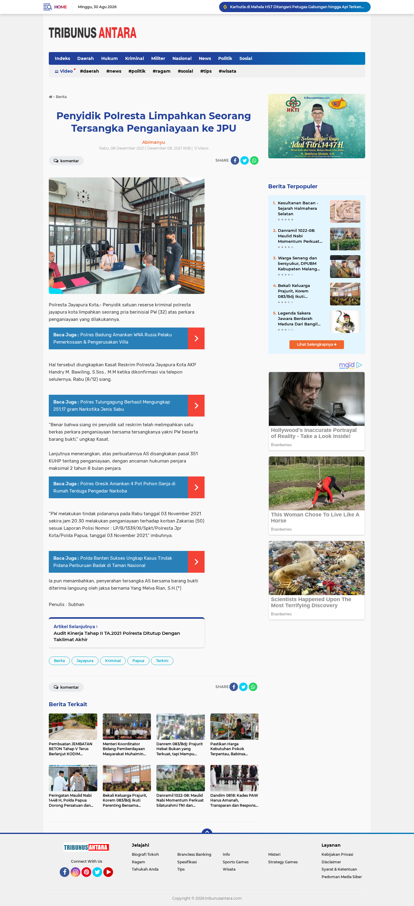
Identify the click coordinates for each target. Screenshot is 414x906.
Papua (138, 660)
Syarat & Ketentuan (339, 869)
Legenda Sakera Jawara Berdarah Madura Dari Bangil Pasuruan (298, 319)
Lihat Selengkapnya (315, 344)
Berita (59, 660)
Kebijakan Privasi (337, 854)
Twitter (100, 879)
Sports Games (236, 862)
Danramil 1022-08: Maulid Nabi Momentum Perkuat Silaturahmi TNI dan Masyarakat (298, 236)
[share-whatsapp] (254, 160)
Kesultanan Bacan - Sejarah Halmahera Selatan (298, 208)
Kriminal (134, 58)
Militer (158, 58)
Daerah (85, 58)
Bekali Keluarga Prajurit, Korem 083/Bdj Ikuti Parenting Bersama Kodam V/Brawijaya (298, 291)
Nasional (182, 58)
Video (66, 71)
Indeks (62, 58)
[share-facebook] (235, 160)
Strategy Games (283, 862)
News (205, 58)
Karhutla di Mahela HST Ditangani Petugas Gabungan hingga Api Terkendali (297, 7)
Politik (225, 58)
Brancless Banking (194, 854)
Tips (207, 71)
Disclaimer (331, 862)
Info (226, 854)
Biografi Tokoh (145, 854)
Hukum (109, 58)
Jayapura (85, 660)
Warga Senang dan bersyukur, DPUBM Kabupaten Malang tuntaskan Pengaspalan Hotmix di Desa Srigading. (299, 263)
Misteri (274, 854)
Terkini (162, 660)
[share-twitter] (244, 160)
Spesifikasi (187, 862)
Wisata (229, 71)
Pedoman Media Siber (342, 877)
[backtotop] (207, 834)
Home (60, 7)
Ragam (163, 71)
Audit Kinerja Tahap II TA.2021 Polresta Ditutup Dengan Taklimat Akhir (117, 636)
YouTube (112, 879)
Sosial (245, 58)
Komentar (69, 161)
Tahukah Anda (145, 869)
